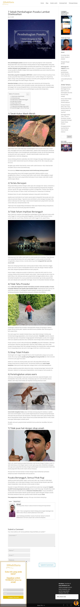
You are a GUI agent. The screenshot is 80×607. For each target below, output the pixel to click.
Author (10, 501)
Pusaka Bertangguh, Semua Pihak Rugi (20, 108)
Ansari (18, 504)
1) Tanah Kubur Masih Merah (17, 96)
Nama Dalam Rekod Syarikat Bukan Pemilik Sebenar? (66, 100)
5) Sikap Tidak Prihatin (16, 103)
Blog (47, 3)
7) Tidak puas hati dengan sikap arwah (20, 106)
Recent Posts (17, 501)
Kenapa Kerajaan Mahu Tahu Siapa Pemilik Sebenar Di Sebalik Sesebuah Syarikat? (66, 108)
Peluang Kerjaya (73, 3)
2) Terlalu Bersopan (15, 98)
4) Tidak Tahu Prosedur (16, 101)
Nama (66, 18)
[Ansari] (12, 516)
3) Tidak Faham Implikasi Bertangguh (19, 99)
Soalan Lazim (53, 3)
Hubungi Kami (63, 3)
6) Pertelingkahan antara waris (18, 104)
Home (42, 3)
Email (66, 24)
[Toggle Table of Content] (27, 94)
